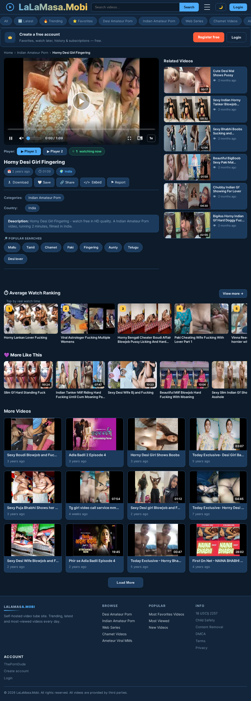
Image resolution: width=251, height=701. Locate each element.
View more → (233, 293)
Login (238, 7)
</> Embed (92, 182)
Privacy (202, 648)
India (68, 171)
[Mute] (21, 138)
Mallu (12, 247)
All (6, 21)
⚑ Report (118, 182)
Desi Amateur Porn (118, 21)
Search (189, 7)
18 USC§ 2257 (207, 613)
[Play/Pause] (10, 138)
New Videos (158, 627)
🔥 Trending (53, 21)
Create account (16, 671)
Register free (208, 37)
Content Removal (209, 627)
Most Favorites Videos (166, 614)
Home (8, 52)
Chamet (51, 247)
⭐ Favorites (83, 21)
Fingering (91, 247)
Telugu (133, 247)
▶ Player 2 (55, 151)
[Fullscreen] (129, 138)
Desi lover (15, 259)
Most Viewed (159, 621)
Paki (70, 247)
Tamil (30, 247)
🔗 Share (67, 182)
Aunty (113, 247)
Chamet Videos (225, 21)
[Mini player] (140, 138)
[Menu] (207, 7)
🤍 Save (44, 182)
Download (20, 182)
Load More (126, 582)
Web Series (194, 21)
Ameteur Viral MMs (117, 640)
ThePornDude (15, 664)
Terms (200, 641)
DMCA (201, 634)
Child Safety (205, 620)
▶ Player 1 (29, 151)
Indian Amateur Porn (159, 21)
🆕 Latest (25, 21)
